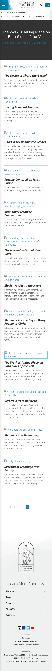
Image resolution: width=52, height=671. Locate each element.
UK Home (4, 16)
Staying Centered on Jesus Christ (22, 181)
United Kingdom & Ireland (14, 13)
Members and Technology (21, 435)
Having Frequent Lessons (21, 107)
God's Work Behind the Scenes (25, 142)
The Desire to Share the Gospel (25, 75)
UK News (15, 16)
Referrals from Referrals (20, 401)
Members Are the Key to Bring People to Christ (24, 321)
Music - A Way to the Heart (22, 285)
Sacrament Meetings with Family (22, 468)
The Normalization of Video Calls (23, 252)
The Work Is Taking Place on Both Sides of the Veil (23, 364)
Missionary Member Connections (17, 213)
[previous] (5, 507)
